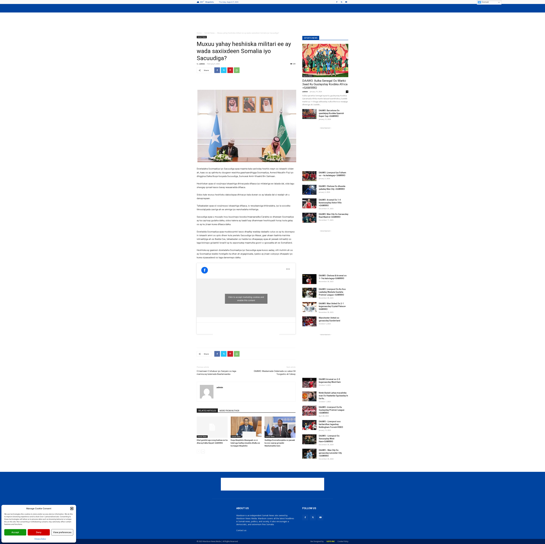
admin (202, 64)
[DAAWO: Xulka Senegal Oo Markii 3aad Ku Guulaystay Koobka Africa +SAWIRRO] (325, 60)
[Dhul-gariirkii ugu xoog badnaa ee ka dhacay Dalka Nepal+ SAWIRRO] (212, 427)
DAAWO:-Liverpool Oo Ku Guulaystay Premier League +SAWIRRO (331, 410)
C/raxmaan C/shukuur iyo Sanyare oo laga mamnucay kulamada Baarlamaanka (216, 372)
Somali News (209, 33)
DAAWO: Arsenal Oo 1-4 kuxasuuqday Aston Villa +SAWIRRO (330, 203)
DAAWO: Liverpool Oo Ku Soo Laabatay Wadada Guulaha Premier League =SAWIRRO (332, 292)
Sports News (307, 76)
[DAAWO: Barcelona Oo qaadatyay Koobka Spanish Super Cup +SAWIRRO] (309, 114)
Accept (15, 532)
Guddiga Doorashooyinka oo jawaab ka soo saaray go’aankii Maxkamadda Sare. (280, 443)
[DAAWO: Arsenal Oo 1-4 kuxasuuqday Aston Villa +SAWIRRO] (309, 203)
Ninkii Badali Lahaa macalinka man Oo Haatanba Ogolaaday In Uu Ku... (333, 396)
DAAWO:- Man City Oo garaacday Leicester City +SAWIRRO (330, 453)
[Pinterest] (230, 70)
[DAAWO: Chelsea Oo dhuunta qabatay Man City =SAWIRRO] (309, 190)
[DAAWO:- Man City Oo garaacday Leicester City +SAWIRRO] (309, 454)
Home (199, 33)
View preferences (62, 532)
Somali (485, 2)
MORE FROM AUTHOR (229, 411)
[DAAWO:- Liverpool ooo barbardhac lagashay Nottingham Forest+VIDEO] (309, 425)
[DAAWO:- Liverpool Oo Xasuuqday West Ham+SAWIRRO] (309, 439)
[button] (71, 508)
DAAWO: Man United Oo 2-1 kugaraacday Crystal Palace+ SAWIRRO (332, 306)
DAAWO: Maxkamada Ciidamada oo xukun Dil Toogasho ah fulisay (274, 372)
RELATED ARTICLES (207, 411)
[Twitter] (341, 2)
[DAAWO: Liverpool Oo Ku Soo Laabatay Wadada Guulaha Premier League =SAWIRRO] (309, 293)
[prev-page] (198, 451)
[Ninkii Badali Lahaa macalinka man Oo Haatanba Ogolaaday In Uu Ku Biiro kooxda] (309, 396)
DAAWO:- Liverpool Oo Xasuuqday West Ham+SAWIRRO (329, 439)
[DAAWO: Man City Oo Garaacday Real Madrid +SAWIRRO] (309, 218)
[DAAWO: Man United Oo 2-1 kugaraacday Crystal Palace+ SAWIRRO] (309, 307)
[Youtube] (346, 2)
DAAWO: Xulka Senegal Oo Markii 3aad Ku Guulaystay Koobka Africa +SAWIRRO (324, 84)
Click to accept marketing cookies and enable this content (246, 298)
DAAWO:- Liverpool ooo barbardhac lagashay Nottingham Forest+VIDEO (331, 424)
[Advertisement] (272, 22)
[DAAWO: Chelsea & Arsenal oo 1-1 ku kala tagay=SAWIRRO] (309, 279)
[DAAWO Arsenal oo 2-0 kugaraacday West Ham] (309, 383)
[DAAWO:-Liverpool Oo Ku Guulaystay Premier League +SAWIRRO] (309, 411)
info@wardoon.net (255, 530)
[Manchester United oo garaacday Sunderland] (309, 321)
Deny (38, 532)
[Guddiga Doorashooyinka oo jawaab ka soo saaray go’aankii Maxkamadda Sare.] (280, 427)
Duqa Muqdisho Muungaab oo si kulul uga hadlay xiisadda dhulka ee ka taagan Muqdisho (245, 443)
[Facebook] (337, 2)
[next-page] (203, 451)
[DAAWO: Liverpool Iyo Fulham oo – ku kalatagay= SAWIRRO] (309, 176)
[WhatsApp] (237, 70)
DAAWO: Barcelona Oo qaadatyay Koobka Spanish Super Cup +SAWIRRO (331, 113)
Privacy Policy (40, 539)
